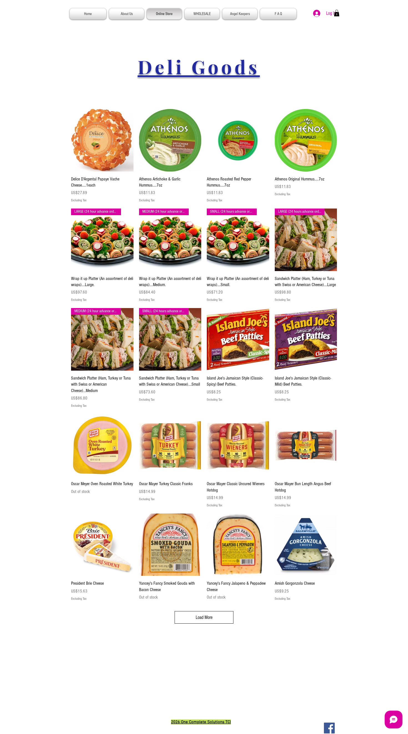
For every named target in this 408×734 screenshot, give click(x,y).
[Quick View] (102, 140)
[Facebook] (329, 728)
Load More (204, 617)
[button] (336, 13)
